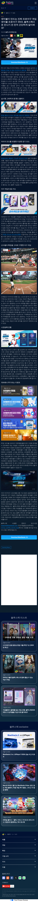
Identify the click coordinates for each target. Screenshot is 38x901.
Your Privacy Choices (21, 900)
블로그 (8, 13)
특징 (3, 850)
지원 (3, 867)
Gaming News (6, 547)
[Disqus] (19, 580)
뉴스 (14, 13)
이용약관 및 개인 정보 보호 (8, 894)
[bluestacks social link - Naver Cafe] (24, 877)
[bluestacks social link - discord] (3, 877)
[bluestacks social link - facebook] (11, 877)
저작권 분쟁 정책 (20, 894)
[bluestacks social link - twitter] (15, 877)
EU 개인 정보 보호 (29, 894)
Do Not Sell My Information (9, 896)
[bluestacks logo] (7, 3)
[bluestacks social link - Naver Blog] (19, 877)
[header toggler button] (36, 3)
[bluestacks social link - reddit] (7, 877)
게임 (3, 845)
